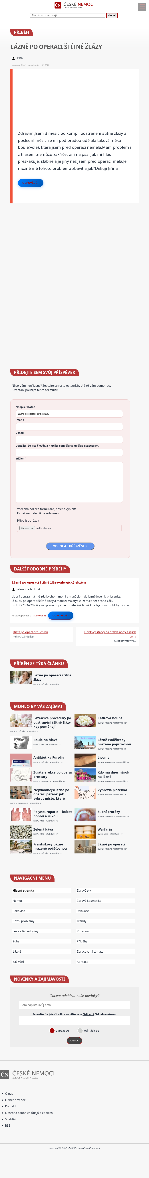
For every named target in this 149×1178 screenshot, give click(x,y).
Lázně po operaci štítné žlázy (52, 677)
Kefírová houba (110, 718)
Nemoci (18, 901)
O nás (9, 1094)
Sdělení (20, 458)
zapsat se (62, 1031)
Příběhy (82, 941)
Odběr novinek (15, 1100)
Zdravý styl (84, 890)
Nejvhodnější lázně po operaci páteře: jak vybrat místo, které (51, 794)
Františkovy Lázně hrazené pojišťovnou (50, 846)
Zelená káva (43, 829)
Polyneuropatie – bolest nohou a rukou (52, 814)
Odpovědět (30, 182)
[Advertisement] (75, 94)
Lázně (17, 952)
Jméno (20, 420)
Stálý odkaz (39, 615)
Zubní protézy (109, 812)
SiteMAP (11, 1119)
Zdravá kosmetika (89, 901)
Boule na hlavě (45, 740)
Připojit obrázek (28, 521)
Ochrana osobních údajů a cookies (29, 1113)
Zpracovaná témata (90, 952)
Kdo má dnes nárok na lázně (113, 774)
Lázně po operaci (111, 844)
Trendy (81, 921)
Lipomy (103, 757)
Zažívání (18, 962)
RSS (7, 1126)
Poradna (83, 931)
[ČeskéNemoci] (74, 9)
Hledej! (112, 15)
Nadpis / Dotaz (25, 407)
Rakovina (19, 911)
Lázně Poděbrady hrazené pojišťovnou (114, 742)
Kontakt (82, 962)
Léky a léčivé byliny (25, 931)
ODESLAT (74, 1040)
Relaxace (83, 911)
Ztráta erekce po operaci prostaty (53, 774)
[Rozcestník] (142, 7)
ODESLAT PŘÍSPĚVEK (70, 546)
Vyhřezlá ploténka (112, 790)
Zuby (16, 941)
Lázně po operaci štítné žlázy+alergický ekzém (49, 582)
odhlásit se (91, 1031)
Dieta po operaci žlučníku (30, 632)
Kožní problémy (23, 921)
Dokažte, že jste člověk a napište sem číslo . (57, 445)
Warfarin (105, 829)
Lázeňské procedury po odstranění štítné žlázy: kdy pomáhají (52, 722)
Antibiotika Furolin (48, 757)
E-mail (20, 432)
